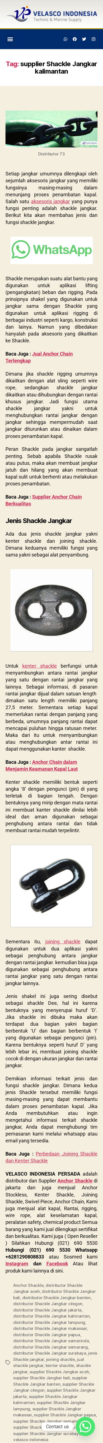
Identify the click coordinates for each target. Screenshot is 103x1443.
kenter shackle (60, 1365)
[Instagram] (93, 39)
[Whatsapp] (66, 39)
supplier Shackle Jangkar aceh (59, 1371)
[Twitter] (84, 39)
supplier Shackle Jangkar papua (65, 1414)
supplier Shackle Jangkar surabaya (47, 1433)
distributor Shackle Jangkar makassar (50, 1328)
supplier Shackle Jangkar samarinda (48, 1421)
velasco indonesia (30, 1439)
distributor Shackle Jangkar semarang (50, 1347)
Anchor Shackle (74, 1181)
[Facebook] (75, 39)
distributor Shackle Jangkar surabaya (49, 1353)
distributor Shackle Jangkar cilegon (47, 1303)
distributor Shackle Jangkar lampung (49, 1322)
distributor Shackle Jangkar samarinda (51, 1340)
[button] (10, 39)
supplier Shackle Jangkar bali (41, 1377)
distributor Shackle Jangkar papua (46, 1334)
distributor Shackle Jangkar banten (56, 1297)
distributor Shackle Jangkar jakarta (47, 1310)
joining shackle (60, 1359)
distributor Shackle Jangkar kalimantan (51, 1316)
